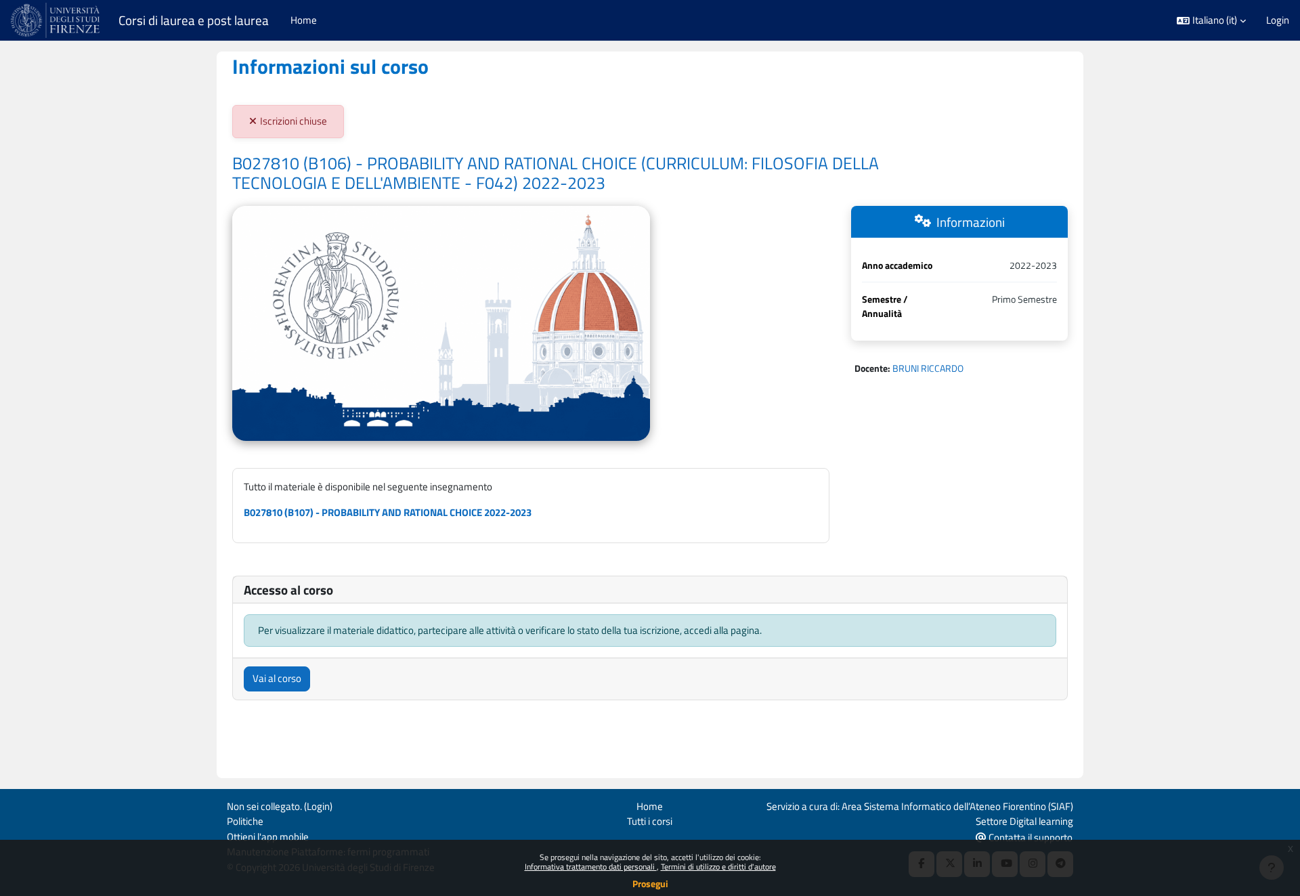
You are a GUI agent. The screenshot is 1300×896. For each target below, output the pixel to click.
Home (649, 806)
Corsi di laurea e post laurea (193, 20)
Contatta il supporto (1029, 837)
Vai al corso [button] (277, 678)
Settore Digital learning (1024, 821)
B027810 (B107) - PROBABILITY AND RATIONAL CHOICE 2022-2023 (388, 512)
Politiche (245, 821)
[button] (1211, 20)
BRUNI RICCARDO (927, 368)
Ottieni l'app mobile (268, 837)
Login (1277, 20)
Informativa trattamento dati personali (591, 866)
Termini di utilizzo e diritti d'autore (718, 866)
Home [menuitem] (303, 20)
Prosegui (650, 883)
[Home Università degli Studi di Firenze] (56, 20)
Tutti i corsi (649, 821)
